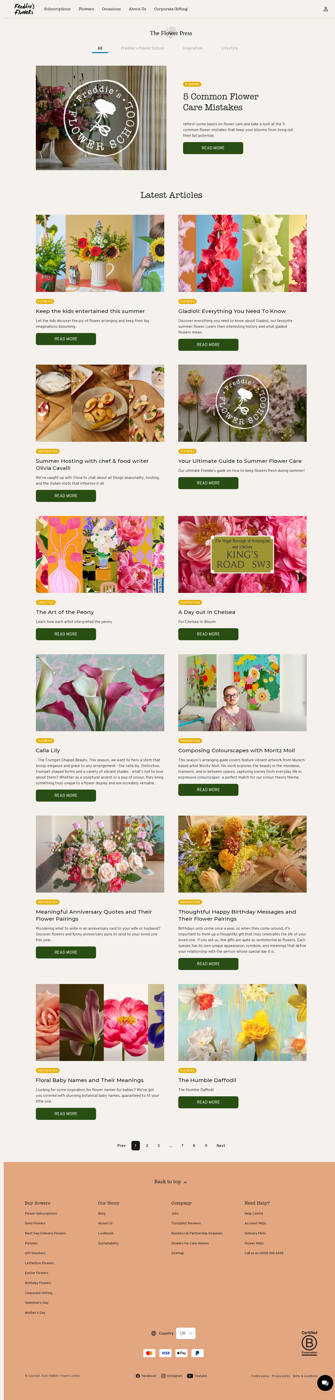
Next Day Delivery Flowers (45, 1233)
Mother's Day (35, 1312)
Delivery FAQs (255, 1233)
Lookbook (106, 1233)
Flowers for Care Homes (190, 1243)
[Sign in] (326, 9)
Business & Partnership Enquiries (197, 1233)
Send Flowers (35, 1223)
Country (166, 1333)
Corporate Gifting (38, 1292)
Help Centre (253, 1213)
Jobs (175, 1213)
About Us (105, 1223)
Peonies (31, 1243)
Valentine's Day (36, 1302)
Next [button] (221, 1145)
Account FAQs (255, 1223)
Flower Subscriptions (41, 1213)
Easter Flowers (36, 1272)
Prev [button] (121, 1145)
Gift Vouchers (35, 1253)
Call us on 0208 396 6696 (264, 1253)
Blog (101, 1213)
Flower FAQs (254, 1243)
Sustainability (108, 1243)
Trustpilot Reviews (186, 1223)
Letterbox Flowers (39, 1263)
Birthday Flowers (38, 1282)
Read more (213, 148)
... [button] (170, 1145)
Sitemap (177, 1253)
